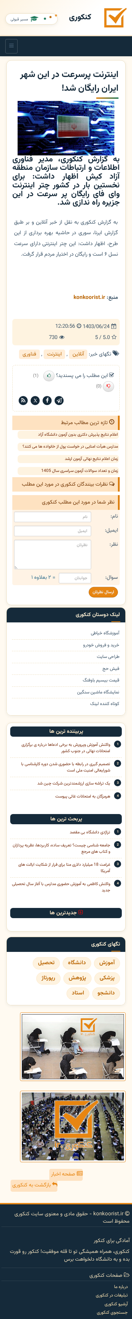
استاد (78, 993)
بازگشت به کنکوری (32, 1185)
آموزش (107, 963)
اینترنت (54, 354)
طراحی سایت (108, 657)
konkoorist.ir (89, 297)
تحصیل (46, 963)
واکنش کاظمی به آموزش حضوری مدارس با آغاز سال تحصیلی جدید (61, 887)
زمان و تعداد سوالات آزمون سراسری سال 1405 (79, 471)
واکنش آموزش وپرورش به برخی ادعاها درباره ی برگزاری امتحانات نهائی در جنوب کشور (65, 748)
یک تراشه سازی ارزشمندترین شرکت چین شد (73, 783)
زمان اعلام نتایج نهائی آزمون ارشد (91, 459)
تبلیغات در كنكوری (112, 1295)
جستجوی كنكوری (112, 1312)
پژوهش (77, 978)
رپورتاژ (48, 978)
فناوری (29, 354)
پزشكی (107, 978)
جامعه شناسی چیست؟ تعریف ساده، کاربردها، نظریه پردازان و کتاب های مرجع (61, 848)
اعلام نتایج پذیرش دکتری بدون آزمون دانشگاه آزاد (78, 434)
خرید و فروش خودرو (101, 645)
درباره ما (121, 1287)
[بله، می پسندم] (49, 376)
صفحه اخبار (64, 1174)
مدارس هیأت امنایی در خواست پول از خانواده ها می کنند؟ (70, 446)
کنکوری (80, 17)
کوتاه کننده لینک (104, 704)
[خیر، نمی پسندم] (108, 386)
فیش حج (110, 669)
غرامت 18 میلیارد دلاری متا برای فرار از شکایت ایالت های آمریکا (64, 868)
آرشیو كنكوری (116, 1304)
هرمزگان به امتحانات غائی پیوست (82, 796)
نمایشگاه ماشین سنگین (98, 692)
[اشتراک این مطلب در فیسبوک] (47, 401)
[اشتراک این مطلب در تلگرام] (59, 401)
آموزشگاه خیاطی (105, 633)
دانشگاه (77, 963)
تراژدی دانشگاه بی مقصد (90, 832)
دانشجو (106, 993)
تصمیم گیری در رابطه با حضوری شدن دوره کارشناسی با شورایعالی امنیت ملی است (65, 767)
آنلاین (78, 354)
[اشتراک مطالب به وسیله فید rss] (23, 401)
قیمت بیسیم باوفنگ (101, 680)
